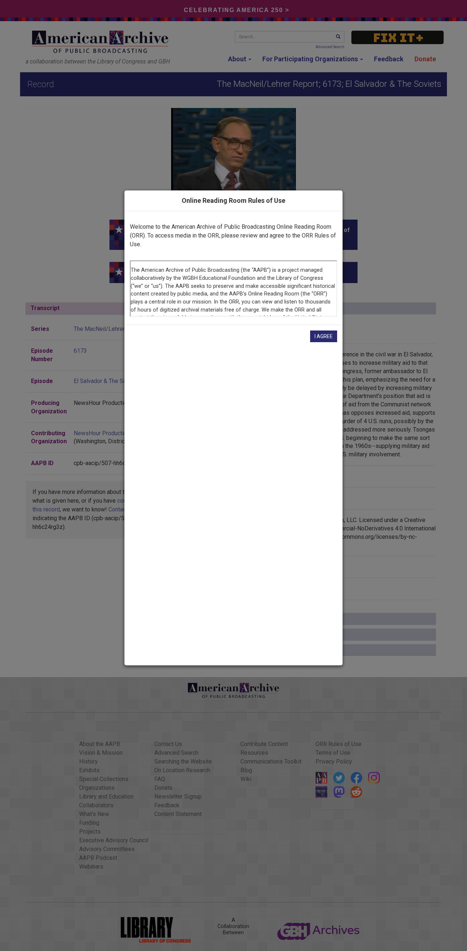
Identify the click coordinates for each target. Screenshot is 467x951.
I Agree (323, 336)
